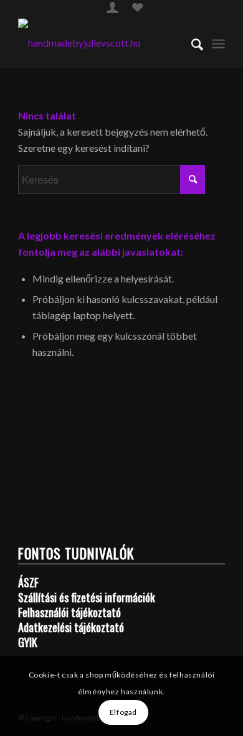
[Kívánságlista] (137, 9)
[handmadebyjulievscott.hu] (100, 43)
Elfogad (123, 712)
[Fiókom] (112, 9)
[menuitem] (112, 7)
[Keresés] (191, 43)
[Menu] (218, 43)
